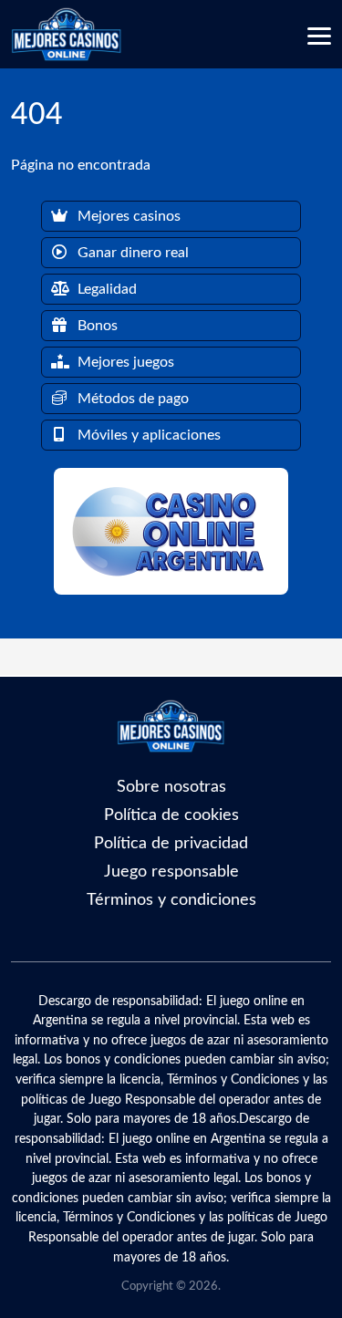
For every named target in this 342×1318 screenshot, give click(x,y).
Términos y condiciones (171, 900)
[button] (319, 36)
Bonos (96, 325)
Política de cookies (171, 815)
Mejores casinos (127, 216)
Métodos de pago (131, 398)
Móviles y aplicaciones (147, 435)
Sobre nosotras (171, 786)
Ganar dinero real (131, 252)
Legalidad (105, 289)
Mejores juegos (124, 362)
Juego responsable (171, 871)
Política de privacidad (171, 843)
